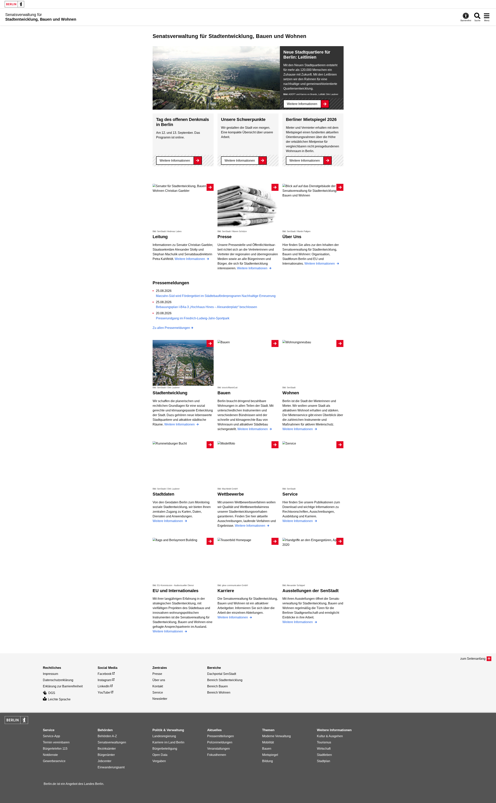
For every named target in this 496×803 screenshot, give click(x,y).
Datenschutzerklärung (58, 680)
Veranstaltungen (218, 748)
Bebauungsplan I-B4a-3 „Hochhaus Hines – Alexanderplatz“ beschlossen (206, 307)
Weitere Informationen (302, 104)
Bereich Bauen (217, 686)
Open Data (159, 754)
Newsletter (159, 698)
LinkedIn (104, 686)
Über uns (158, 680)
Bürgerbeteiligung (164, 748)
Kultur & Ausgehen (330, 736)
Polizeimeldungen (219, 742)
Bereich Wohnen (218, 692)
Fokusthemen (216, 754)
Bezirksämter (107, 748)
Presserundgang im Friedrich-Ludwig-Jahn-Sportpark (192, 318)
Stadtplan (323, 761)
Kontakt (157, 686)
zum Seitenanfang (472, 658)
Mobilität (268, 742)
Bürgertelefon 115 (55, 748)
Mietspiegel (270, 754)
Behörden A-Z (107, 736)
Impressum (50, 673)
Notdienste (50, 754)
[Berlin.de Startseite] (14, 4)
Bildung (267, 761)
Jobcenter (104, 761)
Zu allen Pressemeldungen (171, 327)
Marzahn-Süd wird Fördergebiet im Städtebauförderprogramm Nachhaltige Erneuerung (216, 296)
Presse (157, 673)
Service (157, 692)
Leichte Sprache (59, 699)
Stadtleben (324, 754)
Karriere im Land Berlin (168, 742)
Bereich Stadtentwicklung (224, 680)
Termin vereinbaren (56, 742)
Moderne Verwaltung (276, 736)
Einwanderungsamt (111, 767)
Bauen (266, 748)
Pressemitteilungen (220, 736)
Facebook (104, 673)
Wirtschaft (324, 748)
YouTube (104, 692)
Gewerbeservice (54, 761)
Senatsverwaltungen (112, 742)
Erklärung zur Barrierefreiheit (63, 686)
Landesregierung (164, 736)
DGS (51, 693)
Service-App (51, 736)
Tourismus (324, 742)
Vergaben (159, 761)
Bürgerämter (106, 754)
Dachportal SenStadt (221, 673)
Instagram (104, 680)
